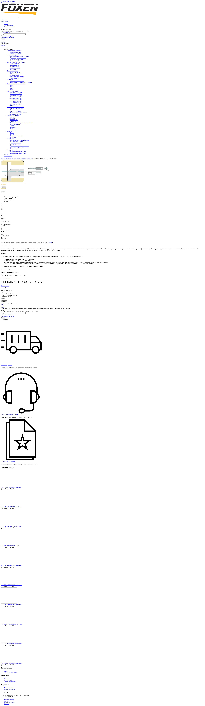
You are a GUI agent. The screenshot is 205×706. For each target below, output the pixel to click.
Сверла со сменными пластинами (16, 84)
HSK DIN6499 (14, 117)
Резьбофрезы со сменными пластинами (21, 82)
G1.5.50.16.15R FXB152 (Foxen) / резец (11, 604)
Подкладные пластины (16, 135)
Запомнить (5, 40)
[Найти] (18, 17)
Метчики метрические (16, 108)
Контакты (6, 704)
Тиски (12, 125)
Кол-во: (3, 298)
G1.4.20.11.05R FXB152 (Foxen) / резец (11, 506)
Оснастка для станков (13, 115)
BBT (11, 128)
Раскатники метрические (17, 110)
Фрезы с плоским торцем (17, 76)
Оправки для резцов (15, 148)
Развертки (10, 150)
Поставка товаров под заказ (8, 461)
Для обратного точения (16, 141)
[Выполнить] (28, 31)
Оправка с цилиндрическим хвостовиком (21, 122)
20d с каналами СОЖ (16, 98)
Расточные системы (15, 124)
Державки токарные (12, 55)
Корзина (3, 45)
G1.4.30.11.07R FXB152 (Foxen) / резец (11, 526)
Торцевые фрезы (14, 63)
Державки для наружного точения (19, 56)
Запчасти (9, 131)
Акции (6, 154)
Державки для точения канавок (18, 59)
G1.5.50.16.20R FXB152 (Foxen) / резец (11, 624)
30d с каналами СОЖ (16, 101)
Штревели (13, 127)
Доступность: (4, 296)
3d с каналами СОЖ (15, 102)
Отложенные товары (9, 26)
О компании (7, 678)
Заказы (6, 24)
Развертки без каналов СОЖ (18, 151)
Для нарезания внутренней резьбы (19, 140)
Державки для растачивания (18, 58)
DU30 (11, 86)
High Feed (13, 69)
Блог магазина (8, 680)
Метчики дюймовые (15, 111)
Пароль (3, 36)
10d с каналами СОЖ (16, 92)
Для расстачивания (15, 143)
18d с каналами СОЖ (16, 97)
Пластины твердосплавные (14, 50)
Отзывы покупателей (10, 681)
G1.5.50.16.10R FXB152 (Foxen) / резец (11, 585)
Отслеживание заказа (6, 31)
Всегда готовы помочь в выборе (9, 414)
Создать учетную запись (7, 37)
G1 (34, 158)
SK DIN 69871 (14, 121)
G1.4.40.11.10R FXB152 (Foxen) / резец (11, 546)
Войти (2, 32)
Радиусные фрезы (15, 72)
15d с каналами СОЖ (16, 95)
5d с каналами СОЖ (15, 104)
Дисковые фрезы (14, 66)
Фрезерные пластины (16, 53)
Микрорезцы (10, 138)
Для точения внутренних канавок (19, 146)
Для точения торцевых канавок (18, 147)
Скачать (50, 242)
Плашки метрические (16, 114)
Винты (12, 133)
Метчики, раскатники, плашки (15, 107)
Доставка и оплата (9, 688)
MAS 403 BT (13, 118)
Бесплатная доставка (6, 365)
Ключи (12, 134)
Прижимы (13, 137)
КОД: (2, 295)
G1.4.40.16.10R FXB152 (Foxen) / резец (11, 565)
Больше (13, 105)
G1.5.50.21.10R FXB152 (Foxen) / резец (11, 643)
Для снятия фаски (15, 144)
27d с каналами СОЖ (16, 99)
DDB (11, 85)
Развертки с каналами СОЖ (17, 153)
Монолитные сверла (12, 91)
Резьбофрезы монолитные (17, 81)
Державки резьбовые (16, 60)
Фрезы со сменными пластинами (16, 62)
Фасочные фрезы (15, 68)
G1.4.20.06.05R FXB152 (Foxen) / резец (11, 487)
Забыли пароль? (9, 36)
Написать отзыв (5, 278)
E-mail (2, 34)
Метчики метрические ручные (18, 112)
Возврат (6, 701)
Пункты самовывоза (9, 689)
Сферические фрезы (15, 73)
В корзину (3, 301)
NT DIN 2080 (14, 120)
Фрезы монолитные (12, 71)
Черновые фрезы (14, 78)
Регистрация (7, 32)
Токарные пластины (15, 52)
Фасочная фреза (14, 75)
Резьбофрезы (10, 79)
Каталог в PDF (8, 156)
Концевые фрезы (14, 65)
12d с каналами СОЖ (16, 94)
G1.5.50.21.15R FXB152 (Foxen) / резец (11, 663)
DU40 (11, 88)
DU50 (11, 89)
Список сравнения (9, 25)
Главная (3, 158)
